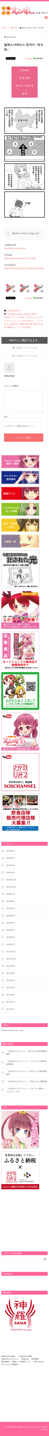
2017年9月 (10, 966)
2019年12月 (11, 880)
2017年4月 (10, 987)
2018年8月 (10, 916)
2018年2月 (10, 937)
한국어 (17, 311)
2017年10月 (11, 959)
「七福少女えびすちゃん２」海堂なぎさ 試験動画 (26, 1081)
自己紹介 (27, 327)
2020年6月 (10, 851)
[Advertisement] (24, 1216)
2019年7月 (10, 894)
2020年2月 (10, 872)
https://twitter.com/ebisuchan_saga (20, 258)
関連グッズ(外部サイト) (21, 1362)
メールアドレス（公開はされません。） (18, 426)
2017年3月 (10, 995)
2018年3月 (10, 930)
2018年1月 (10, 944)
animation (11, 314)
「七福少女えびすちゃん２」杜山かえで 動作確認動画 (26, 1072)
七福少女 (13, 324)
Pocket (28, 59)
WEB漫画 (35, 1359)
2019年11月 (11, 887)
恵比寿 (29, 324)
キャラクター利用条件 (9, 1364)
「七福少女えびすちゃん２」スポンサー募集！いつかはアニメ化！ (26, 1089)
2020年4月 (10, 865)
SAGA (7, 317)
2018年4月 (10, 923)
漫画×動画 (5, 1362)
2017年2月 (10, 1002)
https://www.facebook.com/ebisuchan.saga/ (24, 268)
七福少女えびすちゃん (9, 1359)
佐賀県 (22, 324)
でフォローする (26, 348)
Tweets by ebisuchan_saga (12, 1030)
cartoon (26, 314)
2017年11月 (11, 952)
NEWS (10, 311)
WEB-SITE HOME (8, 1356)
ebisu (33, 314)
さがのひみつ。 (28, 321)
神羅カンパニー (14, 327)
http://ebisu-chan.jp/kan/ (15, 248)
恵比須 (36, 324)
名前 (5, 417)
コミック (15, 321)
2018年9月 (10, 908)
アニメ (14, 317)
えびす (21, 317)
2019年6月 (10, 901)
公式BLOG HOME (25, 1356)
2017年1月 (10, 1009)
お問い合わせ (38, 1362)
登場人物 (24, 1359)
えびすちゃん (32, 317)
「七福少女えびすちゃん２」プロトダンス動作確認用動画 (26, 1062)
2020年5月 (10, 858)
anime (19, 314)
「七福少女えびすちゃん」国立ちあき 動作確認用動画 (26, 1052)
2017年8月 (10, 973)
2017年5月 (10, 980)
